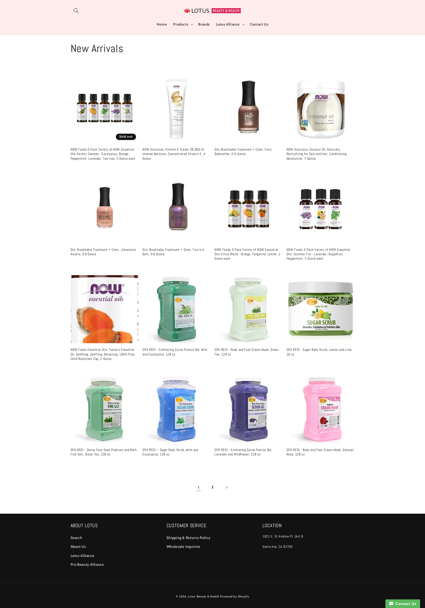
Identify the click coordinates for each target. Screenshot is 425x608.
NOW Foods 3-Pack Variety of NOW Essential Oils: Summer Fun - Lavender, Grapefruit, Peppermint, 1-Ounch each (318, 254)
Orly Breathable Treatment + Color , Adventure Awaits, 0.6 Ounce (103, 251)
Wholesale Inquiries (183, 546)
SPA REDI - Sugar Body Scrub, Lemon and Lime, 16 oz (320, 351)
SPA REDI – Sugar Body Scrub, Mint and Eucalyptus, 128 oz (170, 452)
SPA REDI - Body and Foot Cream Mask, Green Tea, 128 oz (246, 351)
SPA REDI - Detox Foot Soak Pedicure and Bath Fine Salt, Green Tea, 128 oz (104, 452)
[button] (76, 10)
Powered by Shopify (234, 596)
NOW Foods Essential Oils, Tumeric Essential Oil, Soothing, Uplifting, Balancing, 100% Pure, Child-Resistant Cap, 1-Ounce (103, 354)
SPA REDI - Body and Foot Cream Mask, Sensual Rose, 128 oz (320, 452)
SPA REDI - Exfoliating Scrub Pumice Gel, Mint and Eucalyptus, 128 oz (175, 351)
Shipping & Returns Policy (189, 538)
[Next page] (226, 487)
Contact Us (404, 604)
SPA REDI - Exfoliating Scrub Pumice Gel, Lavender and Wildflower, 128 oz (243, 452)
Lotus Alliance (82, 555)
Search (76, 538)
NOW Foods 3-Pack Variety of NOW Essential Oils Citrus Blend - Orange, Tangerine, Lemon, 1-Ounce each (248, 254)
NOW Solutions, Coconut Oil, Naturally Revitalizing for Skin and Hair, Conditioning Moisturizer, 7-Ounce (317, 154)
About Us (78, 546)
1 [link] (198, 487)
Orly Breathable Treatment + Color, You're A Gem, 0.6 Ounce (173, 251)
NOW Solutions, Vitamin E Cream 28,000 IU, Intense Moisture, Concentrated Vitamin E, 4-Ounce (174, 154)
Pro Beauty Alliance (87, 564)
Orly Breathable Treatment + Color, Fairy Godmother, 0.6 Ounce (243, 151)
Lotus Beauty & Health (203, 596)
